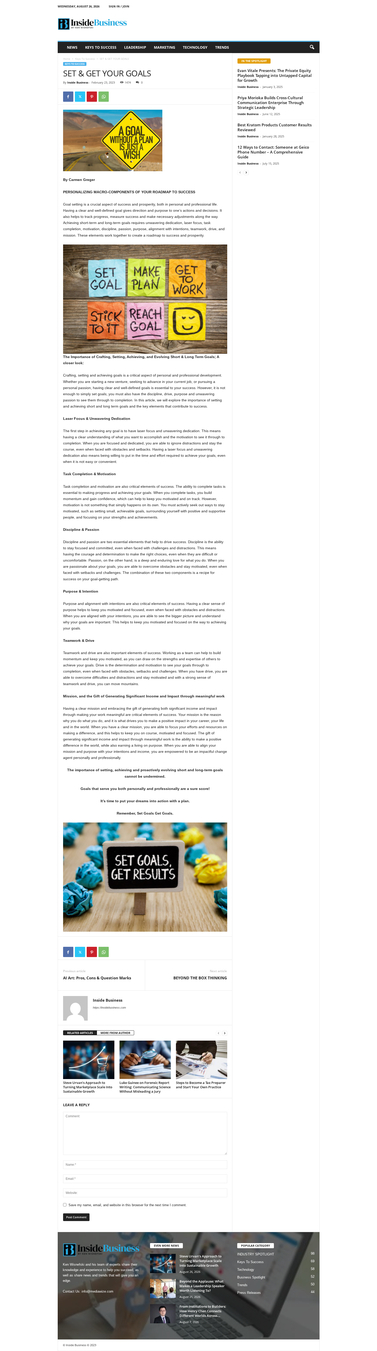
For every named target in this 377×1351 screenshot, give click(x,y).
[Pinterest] (92, 97)
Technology (195, 47)
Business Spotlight (251, 1277)
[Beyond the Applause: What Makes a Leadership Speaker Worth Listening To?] (163, 1288)
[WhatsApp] (103, 97)
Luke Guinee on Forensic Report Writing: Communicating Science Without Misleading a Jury (145, 1087)
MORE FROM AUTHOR (115, 1033)
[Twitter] (80, 97)
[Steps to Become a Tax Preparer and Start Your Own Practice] (201, 1060)
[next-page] (224, 1033)
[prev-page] (218, 1033)
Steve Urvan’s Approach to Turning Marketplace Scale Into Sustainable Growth (87, 1087)
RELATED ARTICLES (80, 1033)
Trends (222, 47)
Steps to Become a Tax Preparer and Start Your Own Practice (201, 1084)
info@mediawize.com (97, 1291)
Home (66, 58)
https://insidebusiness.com (109, 1007)
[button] (312, 47)
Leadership (135, 47)
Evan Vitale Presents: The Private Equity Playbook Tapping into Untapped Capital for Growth (274, 75)
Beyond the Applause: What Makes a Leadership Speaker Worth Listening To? (202, 1286)
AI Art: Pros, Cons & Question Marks (97, 977)
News (72, 47)
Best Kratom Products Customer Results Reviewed (274, 127)
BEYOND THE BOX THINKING (200, 977)
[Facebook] (68, 97)
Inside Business (77, 82)
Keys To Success (100, 47)
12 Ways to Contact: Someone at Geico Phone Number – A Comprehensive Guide (273, 152)
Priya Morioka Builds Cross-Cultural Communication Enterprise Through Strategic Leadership (270, 102)
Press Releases (249, 1293)
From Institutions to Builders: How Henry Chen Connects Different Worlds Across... (203, 1311)
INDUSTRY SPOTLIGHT (255, 1254)
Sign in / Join (119, 6)
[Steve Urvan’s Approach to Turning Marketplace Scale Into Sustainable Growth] (88, 1060)
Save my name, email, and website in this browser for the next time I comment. (127, 1205)
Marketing (164, 47)
